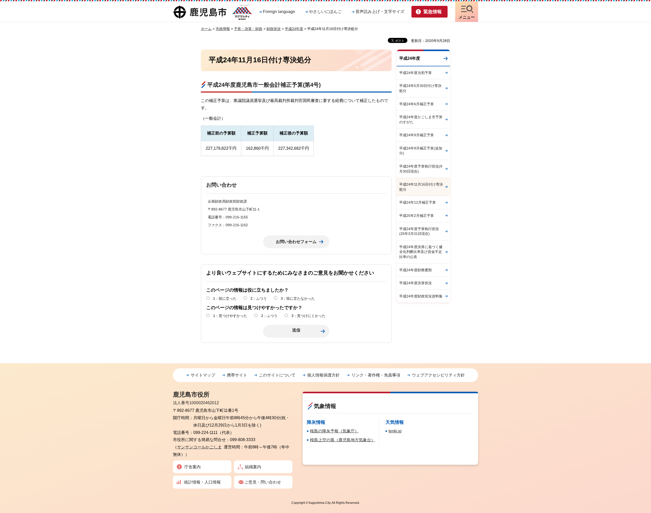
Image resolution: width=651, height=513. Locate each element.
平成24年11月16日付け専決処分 (421, 186)
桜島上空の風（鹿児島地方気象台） (342, 440)
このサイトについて (277, 375)
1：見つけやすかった (230, 316)
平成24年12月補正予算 (417, 202)
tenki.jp (395, 431)
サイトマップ (203, 375)
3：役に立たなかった (298, 298)
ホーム (206, 29)
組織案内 (253, 467)
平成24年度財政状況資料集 (420, 296)
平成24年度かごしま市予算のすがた (420, 119)
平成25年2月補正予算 (416, 216)
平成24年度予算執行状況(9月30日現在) (420, 168)
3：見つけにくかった (308, 316)
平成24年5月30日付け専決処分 (420, 88)
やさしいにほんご (325, 11)
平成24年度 (294, 29)
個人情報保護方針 (323, 375)
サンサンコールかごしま (199, 447)
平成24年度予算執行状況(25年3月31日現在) (419, 231)
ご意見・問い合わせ (262, 482)
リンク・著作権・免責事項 (375, 375)
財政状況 (274, 29)
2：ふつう (258, 298)
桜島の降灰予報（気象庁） (334, 431)
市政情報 (223, 29)
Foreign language (279, 11)
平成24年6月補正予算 (416, 104)
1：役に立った (224, 298)
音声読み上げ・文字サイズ (380, 11)
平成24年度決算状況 (415, 283)
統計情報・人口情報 (202, 482)
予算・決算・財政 (248, 29)
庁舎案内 (192, 467)
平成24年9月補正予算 (416, 135)
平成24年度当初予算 (415, 73)
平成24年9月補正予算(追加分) (420, 150)
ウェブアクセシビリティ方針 (438, 375)
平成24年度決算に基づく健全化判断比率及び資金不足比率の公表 (420, 252)
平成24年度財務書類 (415, 270)
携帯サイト (237, 375)
